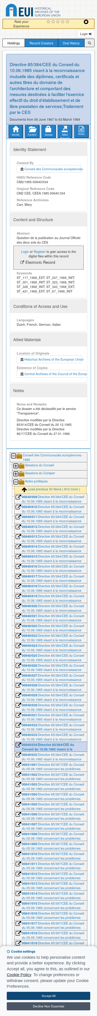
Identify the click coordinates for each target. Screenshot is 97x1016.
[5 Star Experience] (68, 22)
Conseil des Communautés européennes (52, 169)
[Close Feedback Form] (86, 21)
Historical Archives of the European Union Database (46, 11)
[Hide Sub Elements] (13, 456)
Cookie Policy (19, 975)
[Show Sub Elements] (15, 466)
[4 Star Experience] (63, 22)
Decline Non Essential (48, 1006)
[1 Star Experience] (49, 22)
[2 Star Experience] (53, 22)
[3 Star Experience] (58, 22)
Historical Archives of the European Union (53, 359)
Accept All (48, 996)
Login (84, 33)
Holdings (13, 43)
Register (40, 251)
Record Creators (41, 43)
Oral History (71, 43)
